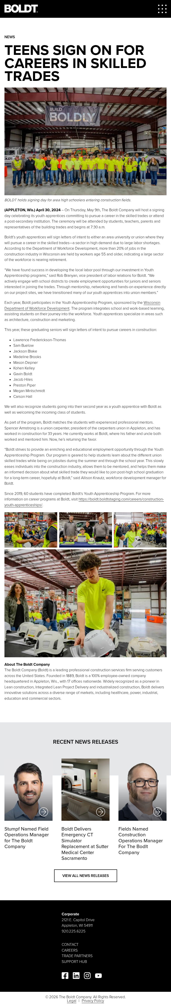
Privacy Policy (93, 1000)
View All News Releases (85, 875)
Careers (70, 950)
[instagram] (87, 976)
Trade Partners (77, 956)
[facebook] (65, 976)
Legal (71, 1000)
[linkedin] (76, 976)
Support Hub (74, 961)
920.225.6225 (74, 931)
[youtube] (98, 976)
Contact (70, 944)
